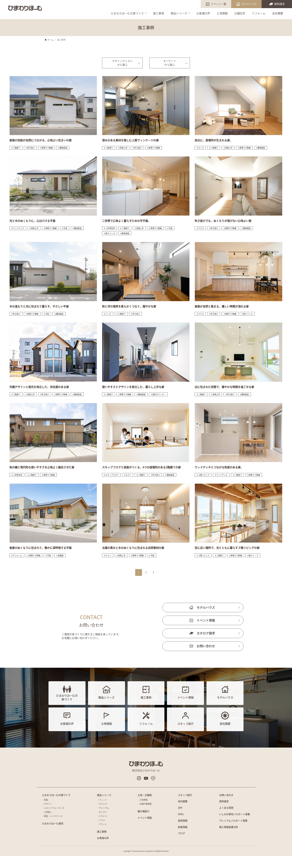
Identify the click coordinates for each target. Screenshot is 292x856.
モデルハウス (249, 4)
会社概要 (277, 13)
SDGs (181, 814)
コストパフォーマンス (54, 808)
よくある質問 (226, 808)
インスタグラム (138, 778)
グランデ (103, 804)
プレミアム (104, 808)
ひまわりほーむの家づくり (127, 13)
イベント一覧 (218, 4)
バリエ (102, 820)
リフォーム (258, 13)
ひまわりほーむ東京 (52, 823)
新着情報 (182, 827)
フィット (103, 800)
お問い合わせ (206, 646)
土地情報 (222, 13)
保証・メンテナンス (53, 816)
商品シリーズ (179, 13)
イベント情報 (206, 620)
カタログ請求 (206, 633)
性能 (46, 800)
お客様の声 (203, 13)
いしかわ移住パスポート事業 (234, 814)
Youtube (146, 778)
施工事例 (158, 13)
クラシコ (103, 816)
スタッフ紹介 (185, 795)
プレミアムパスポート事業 (233, 820)
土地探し (48, 812)
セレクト (103, 812)
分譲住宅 (239, 13)
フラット (103, 824)
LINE (153, 778)
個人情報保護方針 (228, 827)
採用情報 (182, 820)
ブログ (181, 833)
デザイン (48, 804)
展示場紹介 (143, 811)
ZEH (180, 808)
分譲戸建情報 (145, 804)
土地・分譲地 (145, 795)
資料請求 (279, 4)
